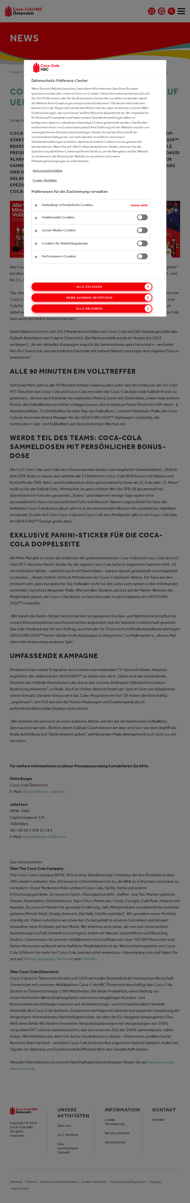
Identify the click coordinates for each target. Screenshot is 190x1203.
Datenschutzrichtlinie (48, 171)
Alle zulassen (89, 286)
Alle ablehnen (89, 308)
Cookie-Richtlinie (45, 180)
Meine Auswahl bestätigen (89, 297)
